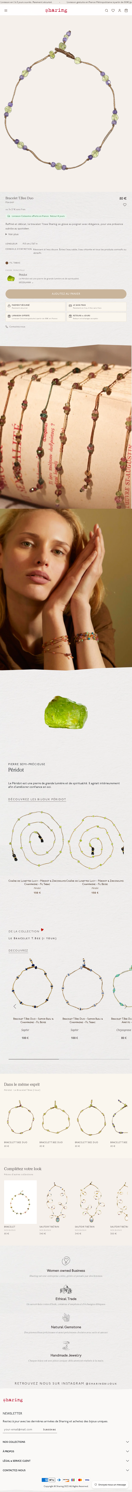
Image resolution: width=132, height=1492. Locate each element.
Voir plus (13, 234)
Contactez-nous (17, 326)
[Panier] (126, 10)
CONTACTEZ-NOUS (14, 1470)
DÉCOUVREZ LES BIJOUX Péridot (37, 799)
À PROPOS (8, 1451)
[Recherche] (106, 10)
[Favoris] (113, 10)
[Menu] (6, 10)
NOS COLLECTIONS (14, 1442)
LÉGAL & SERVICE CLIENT (17, 1460)
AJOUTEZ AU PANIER (66, 294)
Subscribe (49, 1429)
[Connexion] (120, 10)
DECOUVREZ (18, 950)
